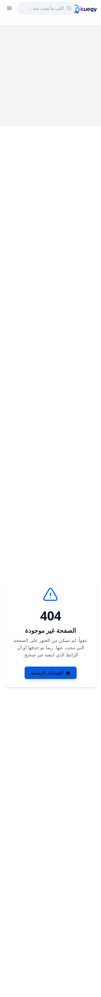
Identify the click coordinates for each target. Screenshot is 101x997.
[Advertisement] (50, 75)
